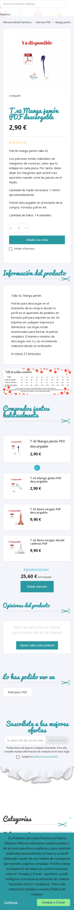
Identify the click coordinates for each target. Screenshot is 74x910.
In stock (17, 354)
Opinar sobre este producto (37, 645)
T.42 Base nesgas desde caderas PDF (47, 541)
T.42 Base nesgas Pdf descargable (45, 510)
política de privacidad (45, 756)
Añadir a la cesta (37, 239)
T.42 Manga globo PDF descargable (45, 479)
